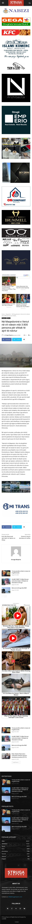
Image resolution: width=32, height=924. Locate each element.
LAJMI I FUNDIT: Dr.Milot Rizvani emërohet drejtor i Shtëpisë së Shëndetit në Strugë (20, 581)
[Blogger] (7, 908)
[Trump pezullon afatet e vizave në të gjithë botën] (6, 573)
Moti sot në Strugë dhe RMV (19, 588)
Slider (9, 318)
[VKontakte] (24, 908)
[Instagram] (20, 908)
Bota (3, 575)
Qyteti (3, 584)
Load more (15, 762)
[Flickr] (16, 908)
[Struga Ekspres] (3, 335)
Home (3, 314)
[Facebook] (11, 908)
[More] (24, 339)
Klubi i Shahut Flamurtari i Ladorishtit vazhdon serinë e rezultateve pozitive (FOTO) (19, 755)
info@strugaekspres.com (15, 897)
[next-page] (5, 596)
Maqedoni (8, 314)
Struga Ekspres (9, 335)
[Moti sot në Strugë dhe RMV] (6, 590)
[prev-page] (3, 596)
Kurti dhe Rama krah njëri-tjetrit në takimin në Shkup (8, 538)
